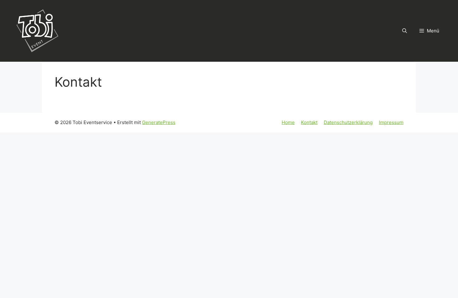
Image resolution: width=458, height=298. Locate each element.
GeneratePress (158, 122)
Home (288, 122)
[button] (404, 31)
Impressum (391, 122)
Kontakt (309, 122)
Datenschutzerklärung (348, 122)
